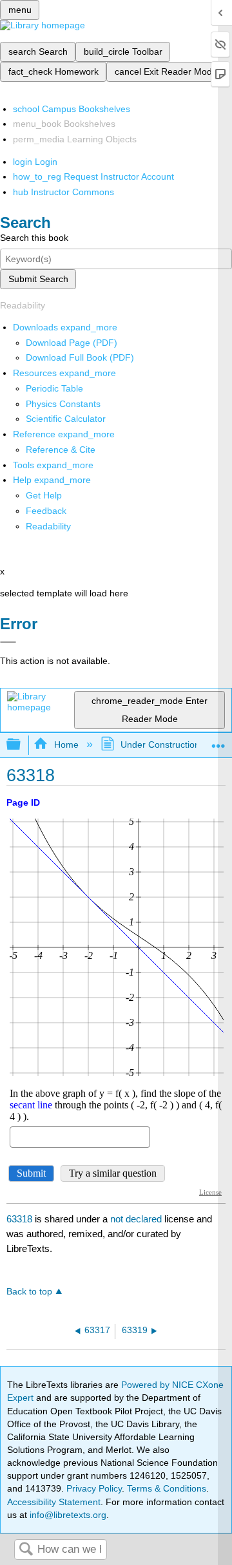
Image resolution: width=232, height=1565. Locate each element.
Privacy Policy (94, 1488)
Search (25, 1550)
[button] (46, 511)
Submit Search (38, 279)
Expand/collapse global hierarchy (22, 745)
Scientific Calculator (66, 418)
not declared (137, 1218)
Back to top (29, 1291)
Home (66, 744)
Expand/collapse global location (218, 741)
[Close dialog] (8, 642)
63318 (19, 1218)
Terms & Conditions (166, 1488)
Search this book (34, 237)
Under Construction (160, 744)
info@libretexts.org (66, 1515)
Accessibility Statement (54, 1502)
